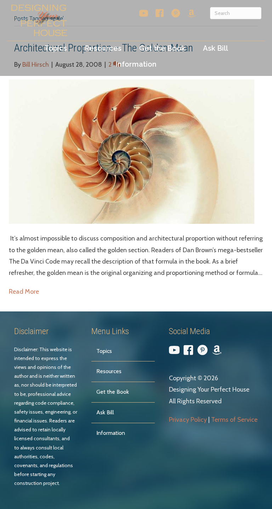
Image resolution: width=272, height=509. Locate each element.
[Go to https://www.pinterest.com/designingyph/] (175, 15)
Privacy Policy (188, 420)
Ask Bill (105, 412)
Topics (104, 351)
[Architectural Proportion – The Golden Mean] (131, 151)
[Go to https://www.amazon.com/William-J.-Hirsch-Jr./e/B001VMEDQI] (191, 14)
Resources (108, 371)
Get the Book (112, 391)
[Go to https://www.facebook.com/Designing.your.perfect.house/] (159, 15)
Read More (24, 291)
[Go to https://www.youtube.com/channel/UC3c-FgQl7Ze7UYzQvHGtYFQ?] (143, 15)
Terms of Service (234, 420)
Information (110, 433)
